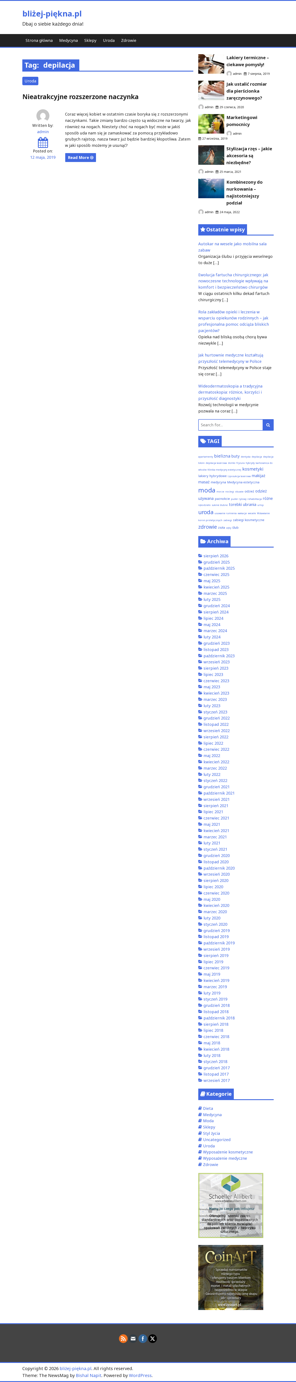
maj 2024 (211, 624)
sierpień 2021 (215, 805)
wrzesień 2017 (216, 1080)
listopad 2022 (216, 724)
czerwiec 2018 (216, 1036)
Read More (79, 157)
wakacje (242, 513)
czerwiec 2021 (216, 818)
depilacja (257, 456)
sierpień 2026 (215, 555)
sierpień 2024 (215, 612)
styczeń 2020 (215, 924)
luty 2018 (211, 1055)
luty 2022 (211, 774)
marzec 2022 (215, 768)
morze (220, 491)
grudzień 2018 (216, 1005)
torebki (235, 504)
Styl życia (211, 1133)
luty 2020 (211, 918)
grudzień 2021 (216, 786)
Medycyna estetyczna (243, 482)
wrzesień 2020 (216, 874)
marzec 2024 (215, 630)
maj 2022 (211, 755)
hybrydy (250, 462)
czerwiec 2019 (216, 967)
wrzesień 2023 (216, 661)
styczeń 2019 (215, 999)
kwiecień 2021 (216, 830)
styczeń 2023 (215, 712)
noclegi (229, 491)
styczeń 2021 (215, 849)
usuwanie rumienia (226, 513)
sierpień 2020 (215, 880)
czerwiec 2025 (216, 574)
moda (206, 490)
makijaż (258, 475)
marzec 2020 (215, 911)
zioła (221, 527)
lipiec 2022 (213, 743)
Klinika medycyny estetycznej (224, 469)
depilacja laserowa (216, 462)
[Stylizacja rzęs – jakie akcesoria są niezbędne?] (211, 163)
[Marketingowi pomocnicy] (211, 132)
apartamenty (205, 456)
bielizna (222, 456)
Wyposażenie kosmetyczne (228, 1152)
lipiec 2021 (213, 811)
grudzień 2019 (216, 930)
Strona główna (39, 40)
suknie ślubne (220, 505)
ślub (235, 527)
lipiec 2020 (213, 886)
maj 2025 (211, 580)
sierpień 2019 (215, 955)
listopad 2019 (216, 936)
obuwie (239, 491)
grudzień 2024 (216, 605)
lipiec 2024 (213, 618)
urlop (260, 505)
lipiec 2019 (213, 961)
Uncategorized (217, 1139)
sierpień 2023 (215, 668)
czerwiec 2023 (216, 680)
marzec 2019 (215, 986)
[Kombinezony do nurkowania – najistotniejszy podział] (211, 196)
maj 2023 (211, 686)
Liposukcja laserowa (239, 476)
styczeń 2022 (215, 780)
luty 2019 (211, 993)
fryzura (240, 462)
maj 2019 (211, 974)
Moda (208, 1120)
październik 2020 (219, 868)
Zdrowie (128, 40)
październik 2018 (219, 1018)
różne (268, 498)
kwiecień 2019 (216, 980)
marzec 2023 (215, 699)
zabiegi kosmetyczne (248, 520)
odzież (249, 491)
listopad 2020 (216, 861)
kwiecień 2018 (216, 1049)
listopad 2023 (216, 649)
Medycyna (68, 40)
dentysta (245, 456)
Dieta (208, 1108)
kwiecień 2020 (216, 905)
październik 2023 (219, 655)
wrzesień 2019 (216, 949)
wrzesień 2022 (216, 730)
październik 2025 (219, 568)
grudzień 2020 (216, 855)
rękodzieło (204, 505)
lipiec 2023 (213, 674)
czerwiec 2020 (216, 893)
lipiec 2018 (213, 1030)
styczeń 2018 (215, 1061)
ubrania (249, 504)
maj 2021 (211, 824)
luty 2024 (211, 636)
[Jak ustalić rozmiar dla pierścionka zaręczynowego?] (211, 98)
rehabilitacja (254, 498)
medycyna (218, 482)
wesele (252, 513)
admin (43, 131)
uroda (205, 512)
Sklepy (90, 40)
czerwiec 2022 (216, 749)
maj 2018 (211, 1042)
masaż (204, 481)
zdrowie (207, 526)
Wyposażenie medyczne (225, 1158)
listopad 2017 (216, 1074)
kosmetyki (252, 469)
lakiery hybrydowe (212, 476)
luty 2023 (211, 705)
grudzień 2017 (216, 1067)
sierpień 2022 (215, 736)
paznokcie (222, 498)
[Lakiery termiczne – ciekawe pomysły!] (211, 72)
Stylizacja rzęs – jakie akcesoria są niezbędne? (249, 155)
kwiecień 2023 (216, 693)
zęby (228, 527)
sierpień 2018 (215, 1024)
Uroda (109, 40)
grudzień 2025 (216, 562)
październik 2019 (219, 942)
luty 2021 (211, 843)
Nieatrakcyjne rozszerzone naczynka (80, 96)
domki (231, 462)
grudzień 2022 (216, 718)
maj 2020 (211, 899)
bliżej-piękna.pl (52, 13)
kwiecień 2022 (216, 761)
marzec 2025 (215, 593)
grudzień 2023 (216, 643)
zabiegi (227, 520)
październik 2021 (219, 793)
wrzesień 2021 (216, 799)
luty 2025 (211, 599)
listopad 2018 (216, 1011)
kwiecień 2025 (216, 587)
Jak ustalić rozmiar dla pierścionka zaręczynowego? (246, 91)
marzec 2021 (215, 836)
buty (235, 456)
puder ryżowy (238, 498)
